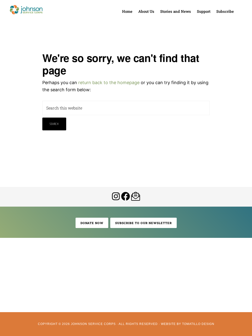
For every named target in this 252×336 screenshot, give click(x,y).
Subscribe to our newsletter (143, 223)
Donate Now (91, 223)
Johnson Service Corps (26, 10)
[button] (239, 8)
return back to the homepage (109, 82)
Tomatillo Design (198, 324)
